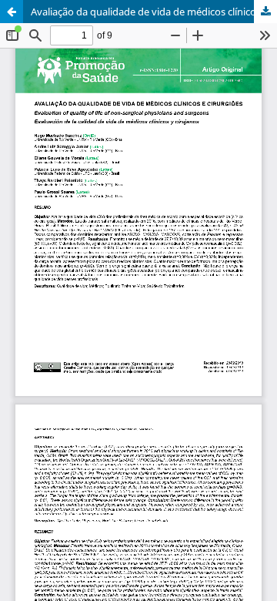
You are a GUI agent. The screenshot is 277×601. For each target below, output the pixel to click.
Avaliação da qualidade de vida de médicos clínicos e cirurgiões (154, 11)
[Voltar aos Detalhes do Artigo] (11, 11)
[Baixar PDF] (265, 11)
